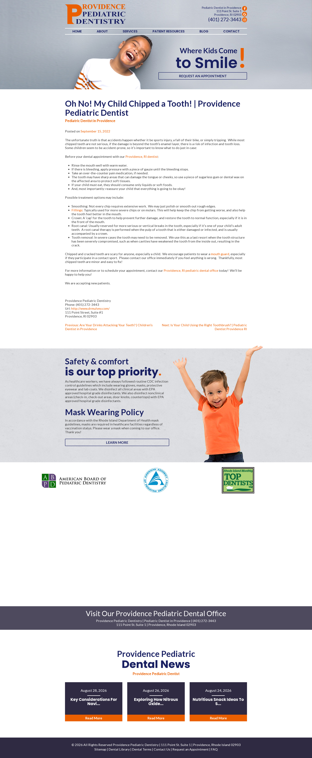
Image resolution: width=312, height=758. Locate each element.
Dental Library (119, 749)
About (102, 31)
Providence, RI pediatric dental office (191, 270)
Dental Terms (141, 749)
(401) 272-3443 (224, 19)
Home (77, 31)
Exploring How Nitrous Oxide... (156, 701)
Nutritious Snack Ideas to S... (218, 701)
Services (130, 31)
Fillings (77, 210)
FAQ (214, 749)
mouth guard (220, 254)
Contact (231, 31)
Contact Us (162, 749)
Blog (204, 31)
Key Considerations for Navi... (94, 701)
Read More (93, 718)
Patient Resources (169, 31)
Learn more (117, 442)
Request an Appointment (203, 76)
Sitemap (100, 749)
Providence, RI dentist (141, 156)
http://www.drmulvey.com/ (90, 308)
